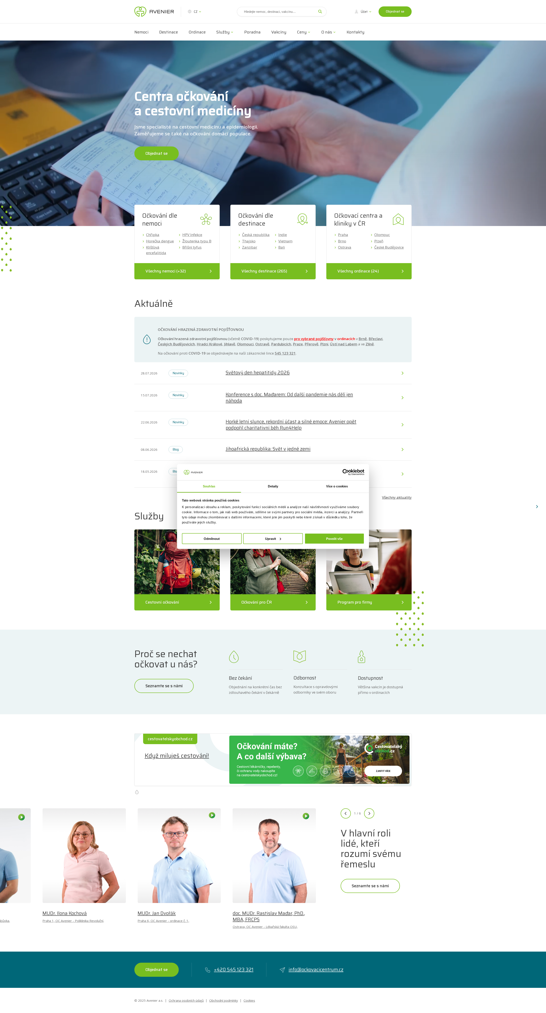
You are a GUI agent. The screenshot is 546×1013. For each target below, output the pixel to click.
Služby (223, 32)
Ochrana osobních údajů (186, 1000)
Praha (343, 234)
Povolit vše (334, 538)
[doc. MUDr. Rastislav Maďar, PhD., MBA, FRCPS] (274, 855)
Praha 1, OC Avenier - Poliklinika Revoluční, (73, 921)
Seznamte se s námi (164, 686)
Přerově (311, 344)
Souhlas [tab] (209, 486)
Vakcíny (278, 32)
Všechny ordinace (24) (358, 271)
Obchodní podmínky (223, 1000)
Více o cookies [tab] (337, 486)
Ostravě (262, 344)
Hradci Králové (209, 344)
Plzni (324, 344)
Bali (281, 247)
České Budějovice (389, 247)
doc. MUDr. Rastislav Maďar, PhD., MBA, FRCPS (269, 916)
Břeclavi (375, 338)
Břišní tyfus (192, 247)
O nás (326, 32)
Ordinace (197, 32)
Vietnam (285, 241)
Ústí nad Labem (343, 344)
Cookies (249, 1000)
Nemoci (141, 32)
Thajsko (249, 241)
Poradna (252, 32)
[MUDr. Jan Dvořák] (179, 855)
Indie (282, 234)
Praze (298, 344)
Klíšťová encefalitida (156, 250)
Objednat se (395, 11)
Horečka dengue (160, 241)
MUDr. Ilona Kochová (64, 913)
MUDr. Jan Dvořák (157, 913)
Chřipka (152, 234)
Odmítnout (212, 538)
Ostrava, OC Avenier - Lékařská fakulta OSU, (265, 927)
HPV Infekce (192, 234)
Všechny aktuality (397, 497)
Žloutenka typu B (196, 241)
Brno (342, 241)
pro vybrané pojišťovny (314, 338)
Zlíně (370, 344)
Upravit (270, 538)
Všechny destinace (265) (264, 271)
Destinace (168, 32)
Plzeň (378, 241)
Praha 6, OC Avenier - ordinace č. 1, (163, 921)
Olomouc (382, 234)
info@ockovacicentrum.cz (316, 969)
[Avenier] (154, 12)
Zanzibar (249, 247)
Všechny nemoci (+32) (165, 271)
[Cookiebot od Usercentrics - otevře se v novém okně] (345, 472)
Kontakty (355, 32)
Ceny (302, 32)
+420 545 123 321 (233, 969)
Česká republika (256, 234)
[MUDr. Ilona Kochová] (84, 855)
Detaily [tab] (273, 486)
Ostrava (344, 247)
